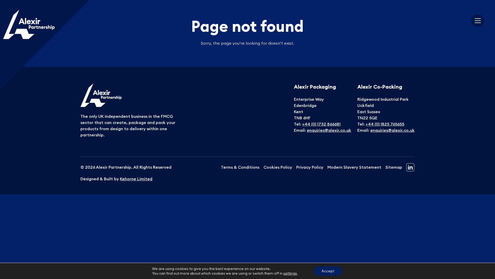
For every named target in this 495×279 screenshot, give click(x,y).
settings (290, 273)
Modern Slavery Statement (354, 167)
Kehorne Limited (136, 178)
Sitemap (393, 167)
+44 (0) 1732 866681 (321, 124)
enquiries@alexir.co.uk (329, 130)
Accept (327, 271)
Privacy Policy (309, 167)
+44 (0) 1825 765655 (385, 124)
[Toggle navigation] (477, 20)
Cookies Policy (277, 167)
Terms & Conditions (240, 167)
